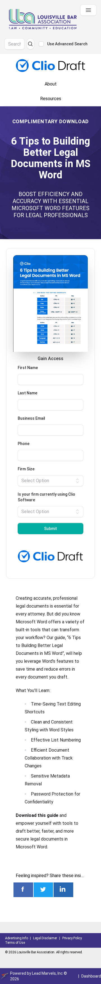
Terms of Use (15, 943)
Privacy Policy (72, 938)
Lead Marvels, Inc (47, 973)
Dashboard (91, 976)
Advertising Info (16, 938)
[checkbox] (41, 43)
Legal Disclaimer (45, 938)
